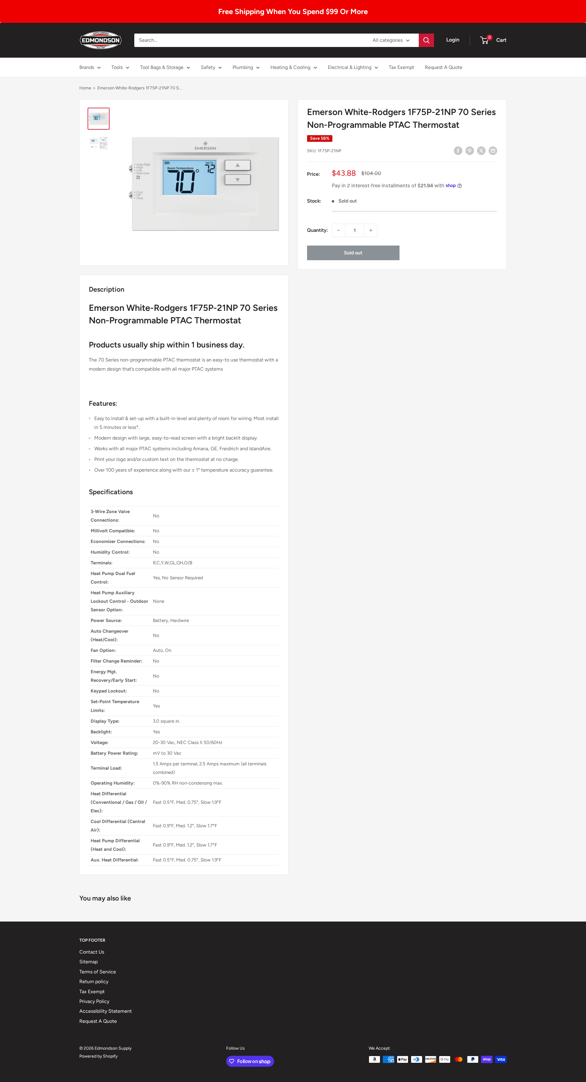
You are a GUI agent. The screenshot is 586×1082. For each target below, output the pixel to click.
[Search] (426, 40)
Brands (86, 67)
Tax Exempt (401, 67)
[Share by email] (493, 150)
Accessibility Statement (105, 1011)
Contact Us (91, 952)
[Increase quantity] (370, 230)
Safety (208, 67)
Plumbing (243, 67)
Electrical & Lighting (349, 67)
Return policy (93, 981)
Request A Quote (443, 67)
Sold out (353, 253)
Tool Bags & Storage (161, 67)
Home (85, 88)
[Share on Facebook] (458, 150)
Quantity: (317, 230)
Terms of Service (97, 972)
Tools (117, 67)
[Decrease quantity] (338, 230)
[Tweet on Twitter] (481, 150)
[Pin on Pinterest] (469, 150)
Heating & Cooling (290, 67)
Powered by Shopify (98, 1056)
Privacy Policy (94, 1001)
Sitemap (88, 962)
